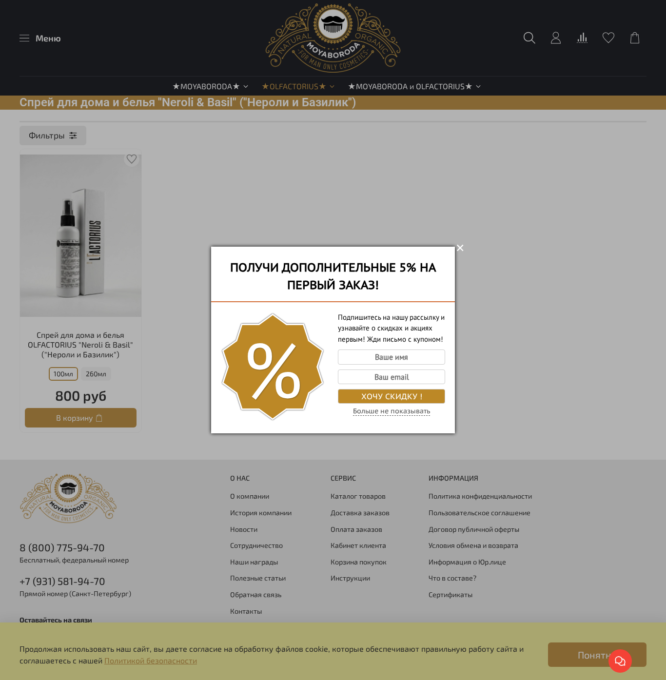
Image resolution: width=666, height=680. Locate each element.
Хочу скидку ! (391, 396)
